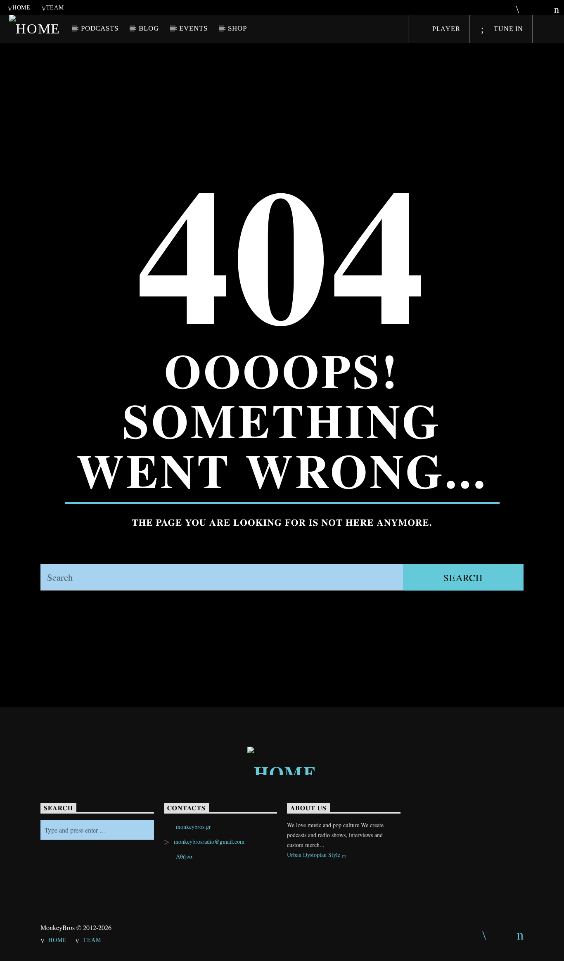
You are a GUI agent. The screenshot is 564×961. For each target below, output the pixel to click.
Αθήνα (184, 856)
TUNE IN (507, 28)
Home (21, 7)
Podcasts (99, 28)
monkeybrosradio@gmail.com (209, 841)
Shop (237, 28)
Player (445, 28)
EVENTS (193, 28)
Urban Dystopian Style (314, 855)
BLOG (149, 28)
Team (55, 7)
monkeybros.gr (193, 826)
